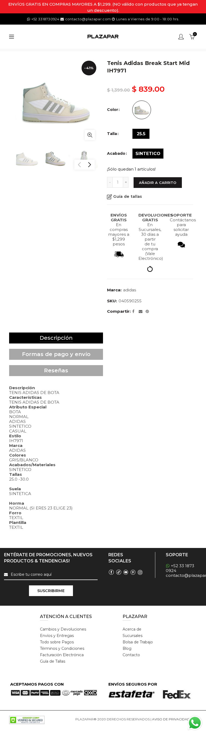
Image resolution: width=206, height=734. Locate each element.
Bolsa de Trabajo (138, 642)
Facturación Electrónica (62, 654)
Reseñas (56, 370)
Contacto (131, 654)
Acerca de (132, 629)
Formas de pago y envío (56, 354)
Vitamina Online (88, 726)
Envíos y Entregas (57, 635)
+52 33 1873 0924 (180, 568)
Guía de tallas (127, 196)
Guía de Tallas (52, 661)
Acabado (116, 153)
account (181, 37)
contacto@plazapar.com (88, 19)
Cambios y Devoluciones (63, 629)
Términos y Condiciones (62, 648)
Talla (112, 134)
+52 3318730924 (45, 19)
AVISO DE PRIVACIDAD (171, 719)
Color (112, 109)
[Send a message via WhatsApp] (194, 722)
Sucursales (132, 635)
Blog (127, 648)
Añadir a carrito (157, 182)
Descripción (56, 338)
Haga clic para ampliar (90, 135)
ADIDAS (129, 289)
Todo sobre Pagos (57, 642)
